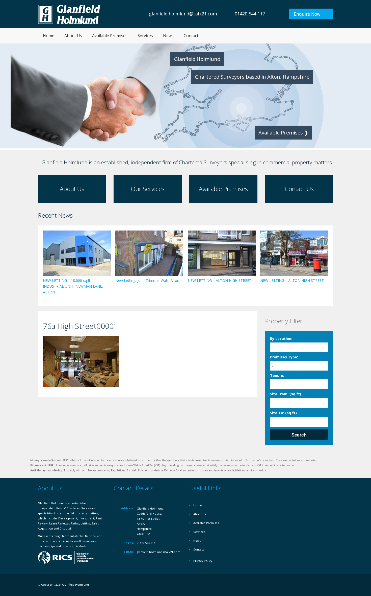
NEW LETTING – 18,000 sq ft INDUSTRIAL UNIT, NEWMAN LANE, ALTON (73, 286)
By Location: (281, 338)
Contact (191, 35)
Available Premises (109, 35)
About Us (73, 35)
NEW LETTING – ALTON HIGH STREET (219, 280)
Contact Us (299, 189)
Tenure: (277, 375)
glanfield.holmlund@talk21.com (183, 14)
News (168, 35)
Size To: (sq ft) (283, 412)
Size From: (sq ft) (285, 394)
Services (145, 35)
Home (48, 35)
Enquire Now (307, 14)
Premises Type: (284, 357)
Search (299, 434)
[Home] (69, 13)
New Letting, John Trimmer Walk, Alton (147, 280)
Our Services (148, 189)
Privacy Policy (202, 561)
